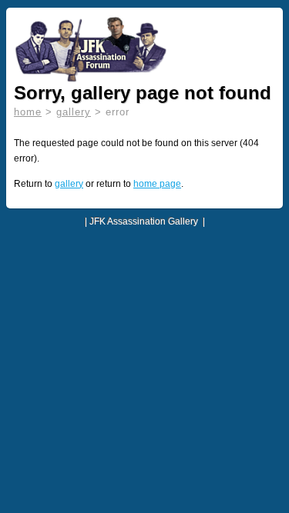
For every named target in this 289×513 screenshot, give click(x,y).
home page (157, 183)
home (28, 112)
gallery (73, 112)
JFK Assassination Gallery (143, 221)
